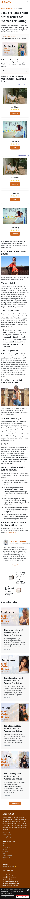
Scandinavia (6, 858)
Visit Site (15, 113)
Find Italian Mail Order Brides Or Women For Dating (13, 728)
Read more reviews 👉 (9, 866)
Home (2, 8)
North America (7, 856)
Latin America (6, 847)
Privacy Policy (6, 837)
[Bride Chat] (7, 2)
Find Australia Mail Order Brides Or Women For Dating (13, 632)
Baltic (4, 860)
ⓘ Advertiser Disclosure (23, 84)
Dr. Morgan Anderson (10, 36)
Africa (4, 843)
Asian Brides (9, 8)
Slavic (4, 854)
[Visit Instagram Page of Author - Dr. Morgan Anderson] (15, 565)
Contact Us (5, 873)
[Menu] (27, 2)
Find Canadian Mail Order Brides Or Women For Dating (13, 680)
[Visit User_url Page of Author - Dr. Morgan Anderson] (12, 565)
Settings (7, 897)
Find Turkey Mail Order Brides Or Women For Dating (13, 776)
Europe (4, 849)
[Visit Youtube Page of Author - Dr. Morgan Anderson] (17, 565)
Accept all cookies (22, 897)
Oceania (5, 851)
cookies (11, 890)
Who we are (6, 833)
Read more (7, 649)
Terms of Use (6, 835)
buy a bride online (10, 532)
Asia (3, 845)
